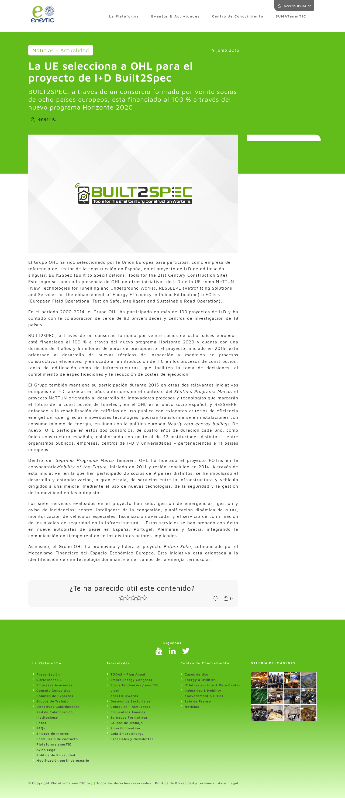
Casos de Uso (196, 674)
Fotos (41, 723)
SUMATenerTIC (291, 16)
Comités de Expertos (54, 696)
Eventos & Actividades (175, 16)
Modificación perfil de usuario (62, 760)
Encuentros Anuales (128, 712)
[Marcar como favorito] (215, 598)
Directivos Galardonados (58, 707)
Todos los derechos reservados (123, 783)
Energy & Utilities (200, 680)
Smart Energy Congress (131, 680)
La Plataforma (124, 16)
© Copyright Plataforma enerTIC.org (60, 783)
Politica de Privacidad (55, 755)
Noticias (192, 707)
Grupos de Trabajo (52, 701)
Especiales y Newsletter (132, 739)
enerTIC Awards (124, 696)
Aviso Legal (46, 750)
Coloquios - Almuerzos (130, 707)
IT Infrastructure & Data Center (212, 685)
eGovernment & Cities (204, 696)
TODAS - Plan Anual (128, 674)
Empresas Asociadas (54, 685)
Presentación (48, 674)
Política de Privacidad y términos (184, 783)
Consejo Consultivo (53, 690)
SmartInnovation (125, 728)
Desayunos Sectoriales (131, 701)
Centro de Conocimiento (237, 16)
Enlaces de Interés (52, 734)
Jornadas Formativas (129, 717)
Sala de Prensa (198, 701)
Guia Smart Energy (127, 734)
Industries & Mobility (203, 690)
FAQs (40, 728)
